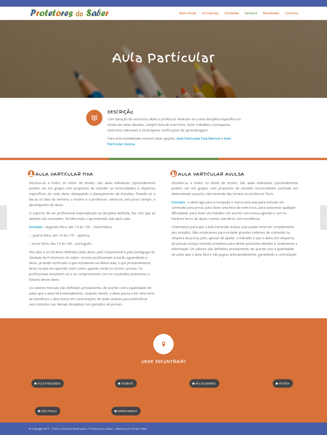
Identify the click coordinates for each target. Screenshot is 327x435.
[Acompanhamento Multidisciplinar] (3, 217)
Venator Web (139, 428)
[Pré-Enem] (323, 217)
